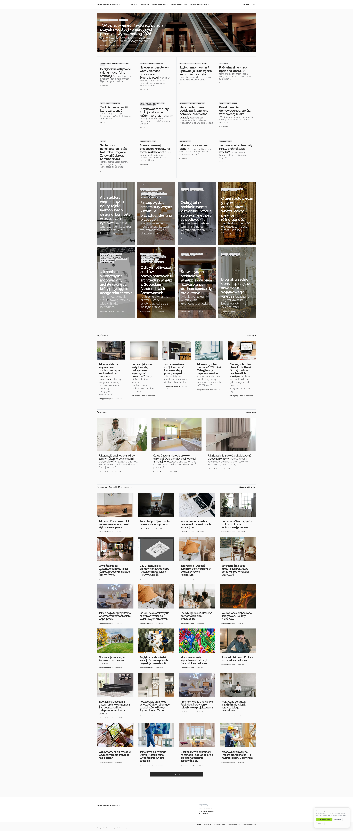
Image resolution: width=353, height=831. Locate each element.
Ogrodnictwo (116, 103)
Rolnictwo (151, 63)
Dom (181, 63)
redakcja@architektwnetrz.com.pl (118, 828)
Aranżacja (225, 253)
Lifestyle (236, 255)
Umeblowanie (200, 103)
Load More (176, 774)
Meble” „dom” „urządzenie (152, 103)
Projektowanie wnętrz (119, 189)
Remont (204, 63)
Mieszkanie (198, 63)
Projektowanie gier (161, 194)
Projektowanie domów (147, 194)
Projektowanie (123, 20)
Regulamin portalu (205, 809)
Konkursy (184, 255)
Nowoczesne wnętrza (147, 192)
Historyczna (225, 190)
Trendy (103, 65)
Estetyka (102, 189)
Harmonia (222, 103)
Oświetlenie (192, 103)
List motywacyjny (105, 257)
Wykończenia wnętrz (147, 262)
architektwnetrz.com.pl (108, 4)
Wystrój (142, 104)
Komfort (109, 189)
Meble (191, 63)
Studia (157, 258)
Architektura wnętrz (226, 141)
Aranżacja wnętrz (106, 63)
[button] (246, 4)
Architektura (104, 20)
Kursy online (185, 190)
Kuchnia (186, 63)
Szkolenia (191, 255)
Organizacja (183, 103)
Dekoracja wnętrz (159, 255)
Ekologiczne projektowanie (149, 190)
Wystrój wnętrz (151, 104)
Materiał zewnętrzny (118, 63)
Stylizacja (233, 190)
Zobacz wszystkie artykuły (247, 487)
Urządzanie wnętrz (146, 260)
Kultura (103, 103)
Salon (127, 63)
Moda (162, 103)
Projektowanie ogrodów (148, 195)
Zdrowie (234, 103)
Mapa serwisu (203, 813)
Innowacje (143, 63)
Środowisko (159, 63)
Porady (226, 63)
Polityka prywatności (206, 811)
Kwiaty (108, 103)
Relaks (229, 103)
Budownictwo (114, 20)
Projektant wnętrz (160, 257)
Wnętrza (157, 197)
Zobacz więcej (251, 335)
